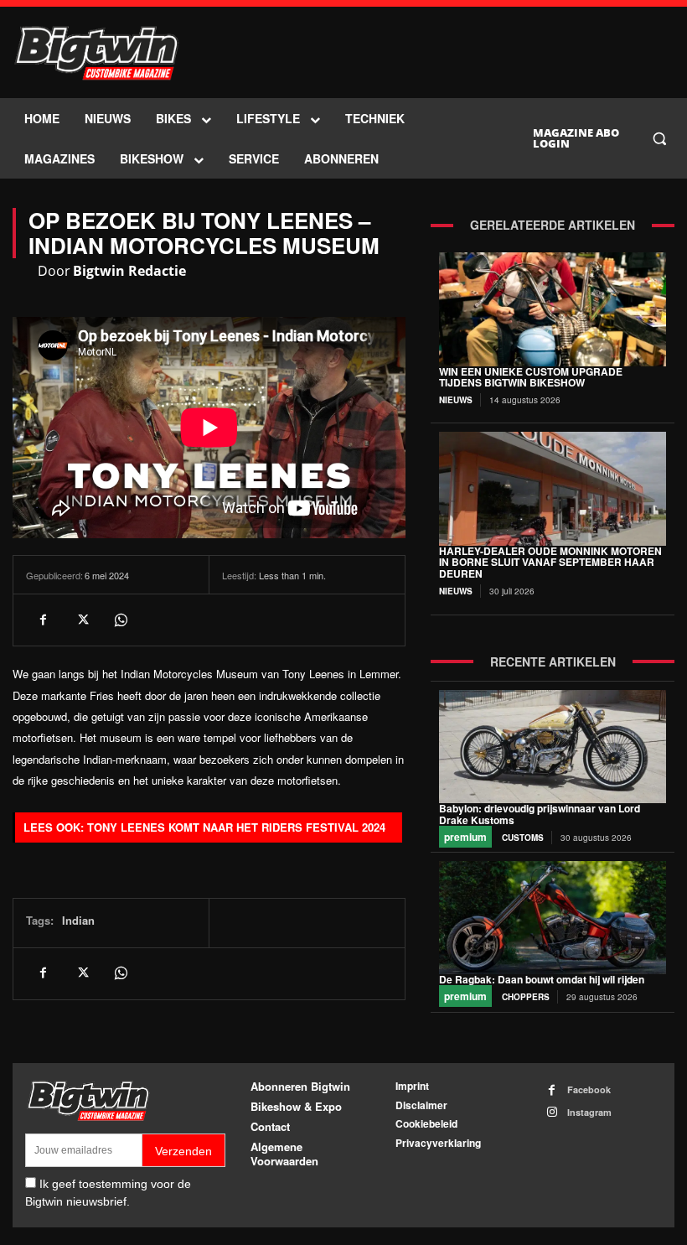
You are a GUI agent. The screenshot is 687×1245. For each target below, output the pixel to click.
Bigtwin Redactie (129, 271)
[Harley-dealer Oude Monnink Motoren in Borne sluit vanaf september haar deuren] (552, 488)
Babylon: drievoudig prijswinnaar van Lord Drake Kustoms (539, 814)
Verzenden (183, 1151)
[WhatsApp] (120, 619)
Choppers (526, 997)
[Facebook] (42, 619)
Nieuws (456, 400)
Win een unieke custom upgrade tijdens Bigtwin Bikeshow (530, 377)
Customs (523, 837)
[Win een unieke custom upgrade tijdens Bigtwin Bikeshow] (552, 309)
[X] (81, 619)
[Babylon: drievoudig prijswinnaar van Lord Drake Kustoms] (552, 746)
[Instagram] (551, 1112)
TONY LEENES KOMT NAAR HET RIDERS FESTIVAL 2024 (236, 827)
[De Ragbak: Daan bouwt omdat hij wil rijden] (552, 917)
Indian (78, 920)
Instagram (589, 1112)
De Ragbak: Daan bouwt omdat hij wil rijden (541, 979)
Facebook (589, 1089)
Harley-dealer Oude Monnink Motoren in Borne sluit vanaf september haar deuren (550, 562)
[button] (659, 138)
